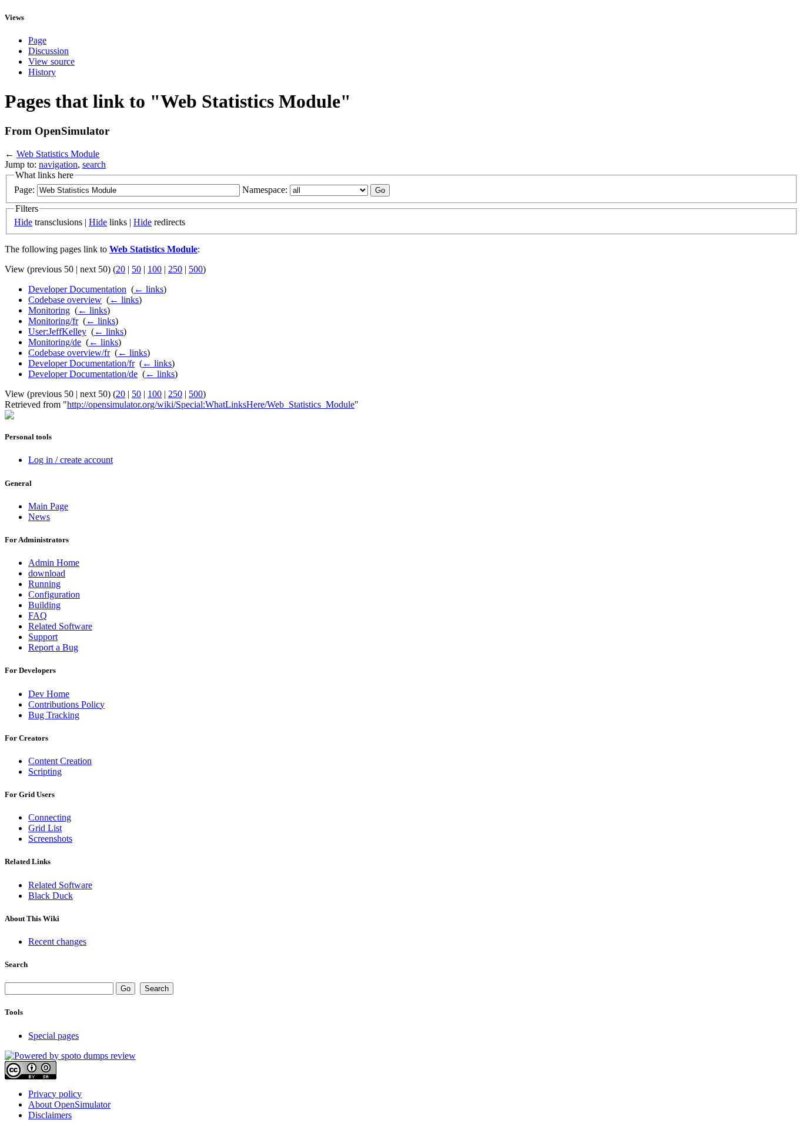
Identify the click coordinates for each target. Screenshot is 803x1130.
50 (136, 269)
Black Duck (50, 896)
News (39, 517)
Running (44, 584)
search (94, 164)
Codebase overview (65, 300)
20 (120, 269)
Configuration (54, 594)
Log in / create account (70, 460)
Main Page (48, 506)
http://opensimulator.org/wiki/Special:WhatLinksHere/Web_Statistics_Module (210, 404)
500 (196, 269)
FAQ (37, 616)
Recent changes (57, 941)
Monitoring (49, 310)
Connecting (49, 817)
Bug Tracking (53, 715)
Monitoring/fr (53, 321)
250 (175, 269)
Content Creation (60, 761)
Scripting (45, 771)
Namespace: (264, 190)
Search (16, 964)
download (46, 573)
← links (148, 289)
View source (51, 61)
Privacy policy (55, 1094)
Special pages (53, 1036)
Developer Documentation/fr (81, 363)
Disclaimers (50, 1115)
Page (37, 40)
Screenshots (50, 839)
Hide (23, 222)
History (42, 72)
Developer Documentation (77, 289)
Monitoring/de (54, 342)
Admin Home (53, 563)
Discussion (48, 51)
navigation (58, 164)
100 (155, 269)
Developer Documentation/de (83, 374)
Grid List (45, 828)
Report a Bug (53, 647)
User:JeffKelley (57, 331)
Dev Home (48, 694)
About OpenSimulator (69, 1104)
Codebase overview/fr (69, 353)
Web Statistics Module (57, 154)
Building (44, 605)
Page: (24, 190)
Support (43, 637)
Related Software (60, 626)
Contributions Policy (66, 704)
